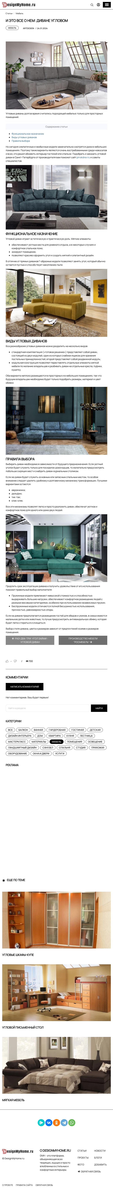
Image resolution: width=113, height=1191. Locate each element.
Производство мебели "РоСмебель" (83, 640)
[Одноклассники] (56, 1122)
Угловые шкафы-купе (18, 955)
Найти (99, 708)
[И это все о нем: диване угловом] (56, 75)
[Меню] (107, 5)
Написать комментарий (24, 686)
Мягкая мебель (13, 1100)
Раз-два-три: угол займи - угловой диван (31, 640)
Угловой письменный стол (23, 1027)
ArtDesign (28, 28)
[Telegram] (64, 1122)
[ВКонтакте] (48, 1122)
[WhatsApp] (71, 1122)
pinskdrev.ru (83, 157)
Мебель (12, 27)
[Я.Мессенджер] (41, 1122)
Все (10, 730)
